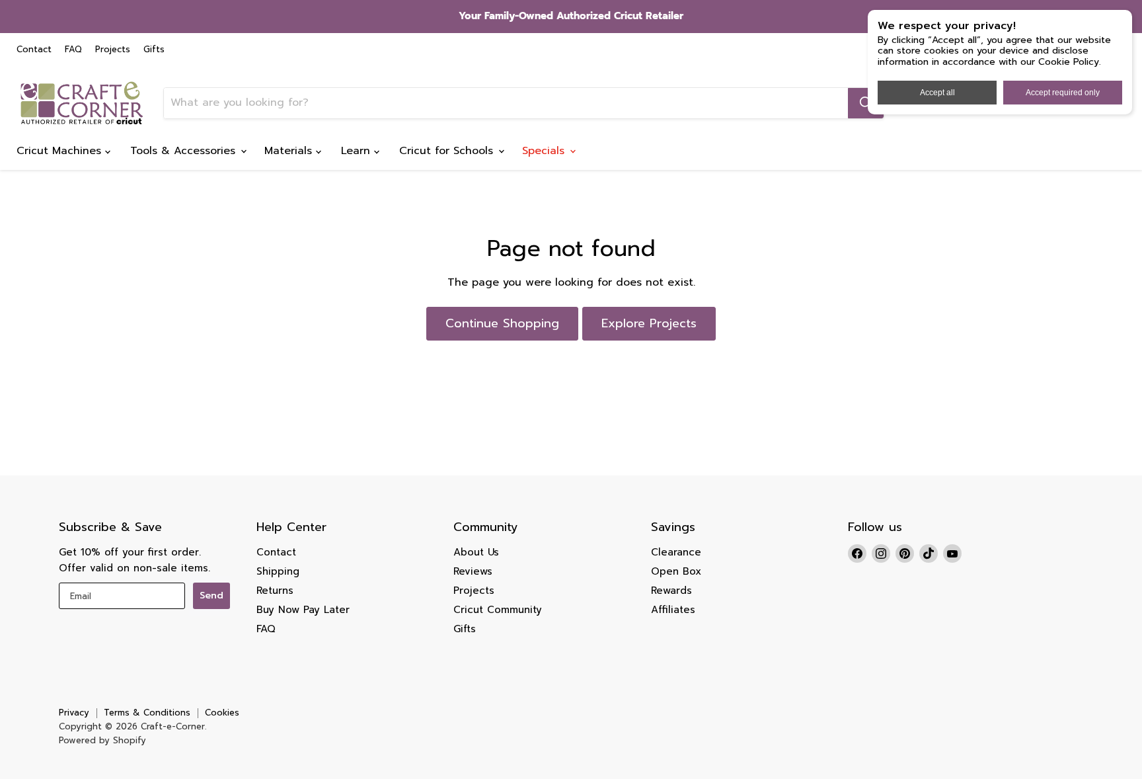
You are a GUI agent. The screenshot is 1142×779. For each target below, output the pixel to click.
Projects (112, 50)
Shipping (277, 571)
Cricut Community (497, 609)
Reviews (472, 571)
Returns (274, 590)
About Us (476, 552)
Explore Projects (649, 323)
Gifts (154, 50)
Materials (290, 151)
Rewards (671, 590)
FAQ (73, 50)
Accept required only (1063, 92)
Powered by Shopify (102, 740)
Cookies (222, 712)
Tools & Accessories (184, 151)
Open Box (676, 571)
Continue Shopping (502, 323)
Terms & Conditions (147, 712)
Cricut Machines (61, 151)
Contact (34, 50)
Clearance (676, 552)
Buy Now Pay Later (303, 609)
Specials (545, 151)
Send (211, 595)
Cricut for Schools (448, 151)
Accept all (937, 92)
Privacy (74, 712)
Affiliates (673, 609)
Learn (357, 151)
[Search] (866, 103)
